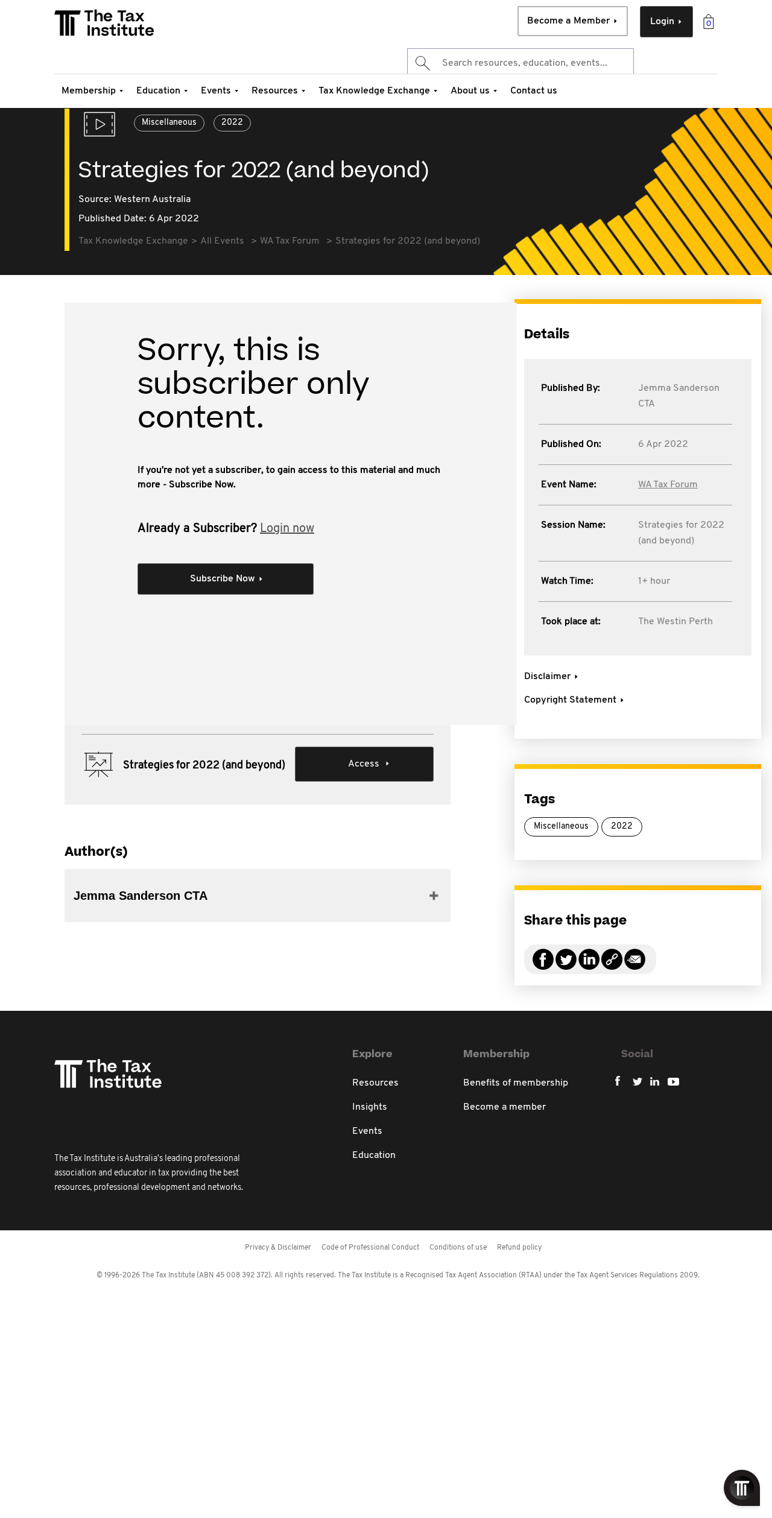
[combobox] (520, 63)
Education (158, 91)
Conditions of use (458, 1247)
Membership (89, 91)
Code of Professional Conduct (370, 1247)
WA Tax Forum (668, 485)
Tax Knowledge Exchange (374, 91)
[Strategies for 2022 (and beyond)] (611, 966)
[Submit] (422, 63)
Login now (287, 529)
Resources (275, 91)
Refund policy (519, 1247)
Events (216, 91)
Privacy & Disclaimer (278, 1247)
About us (470, 91)
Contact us (533, 91)
